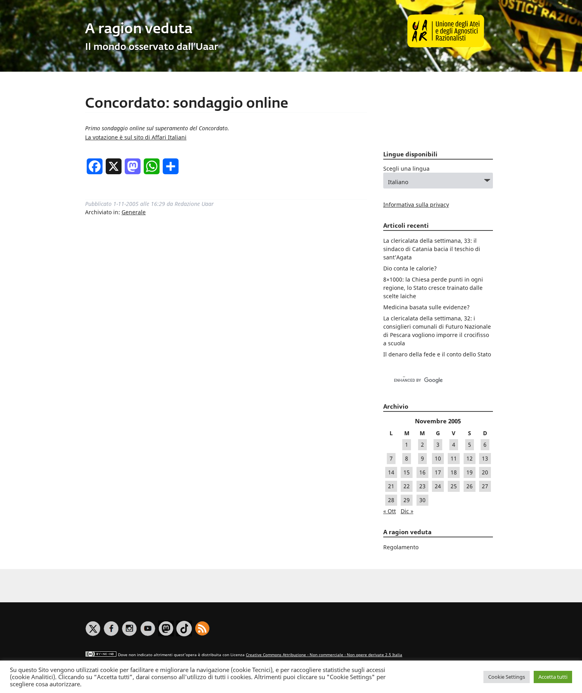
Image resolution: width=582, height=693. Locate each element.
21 (391, 486)
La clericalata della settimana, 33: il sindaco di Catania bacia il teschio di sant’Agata (431, 249)
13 (485, 458)
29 (406, 500)
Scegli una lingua (406, 168)
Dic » (407, 511)
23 (422, 486)
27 (485, 486)
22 (406, 486)
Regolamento (400, 547)
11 (454, 458)
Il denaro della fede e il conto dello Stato (437, 354)
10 (438, 458)
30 (422, 500)
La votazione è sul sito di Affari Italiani (135, 137)
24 (438, 486)
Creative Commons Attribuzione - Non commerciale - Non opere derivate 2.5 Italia (324, 654)
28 (391, 500)
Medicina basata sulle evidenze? (426, 307)
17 (438, 472)
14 (391, 472)
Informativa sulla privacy (416, 204)
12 (469, 458)
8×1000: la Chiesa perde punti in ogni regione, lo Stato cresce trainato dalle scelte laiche (433, 288)
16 (422, 472)
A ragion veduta (138, 29)
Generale (134, 212)
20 (485, 472)
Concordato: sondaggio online (186, 104)
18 (454, 472)
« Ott (389, 511)
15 (406, 472)
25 (454, 486)
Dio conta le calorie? (410, 268)
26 (469, 486)
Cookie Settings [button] (506, 676)
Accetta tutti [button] (552, 676)
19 (469, 472)
